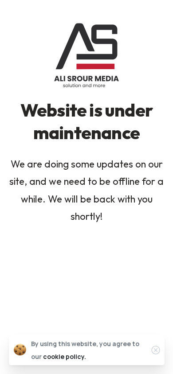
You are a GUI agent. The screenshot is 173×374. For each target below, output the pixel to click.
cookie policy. (64, 356)
